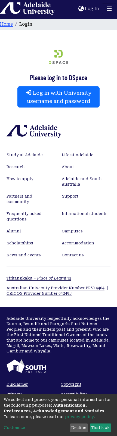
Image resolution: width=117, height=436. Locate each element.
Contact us (73, 255)
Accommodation (78, 243)
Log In (92, 8)
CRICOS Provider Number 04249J (39, 293)
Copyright (71, 384)
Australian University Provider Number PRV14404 (55, 288)
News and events (24, 255)
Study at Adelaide (25, 155)
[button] (81, 8)
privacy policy (79, 416)
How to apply (20, 179)
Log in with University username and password (59, 97)
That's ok (100, 427)
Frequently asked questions (24, 216)
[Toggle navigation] (109, 8)
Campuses (72, 231)
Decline (78, 427)
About (68, 167)
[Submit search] (74, 8)
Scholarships (20, 243)
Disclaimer (17, 384)
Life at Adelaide (77, 155)
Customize (14, 427)
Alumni (14, 231)
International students (84, 213)
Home (6, 24)
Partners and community (19, 199)
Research (16, 167)
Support (70, 196)
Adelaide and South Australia (82, 181)
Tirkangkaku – (39, 278)
